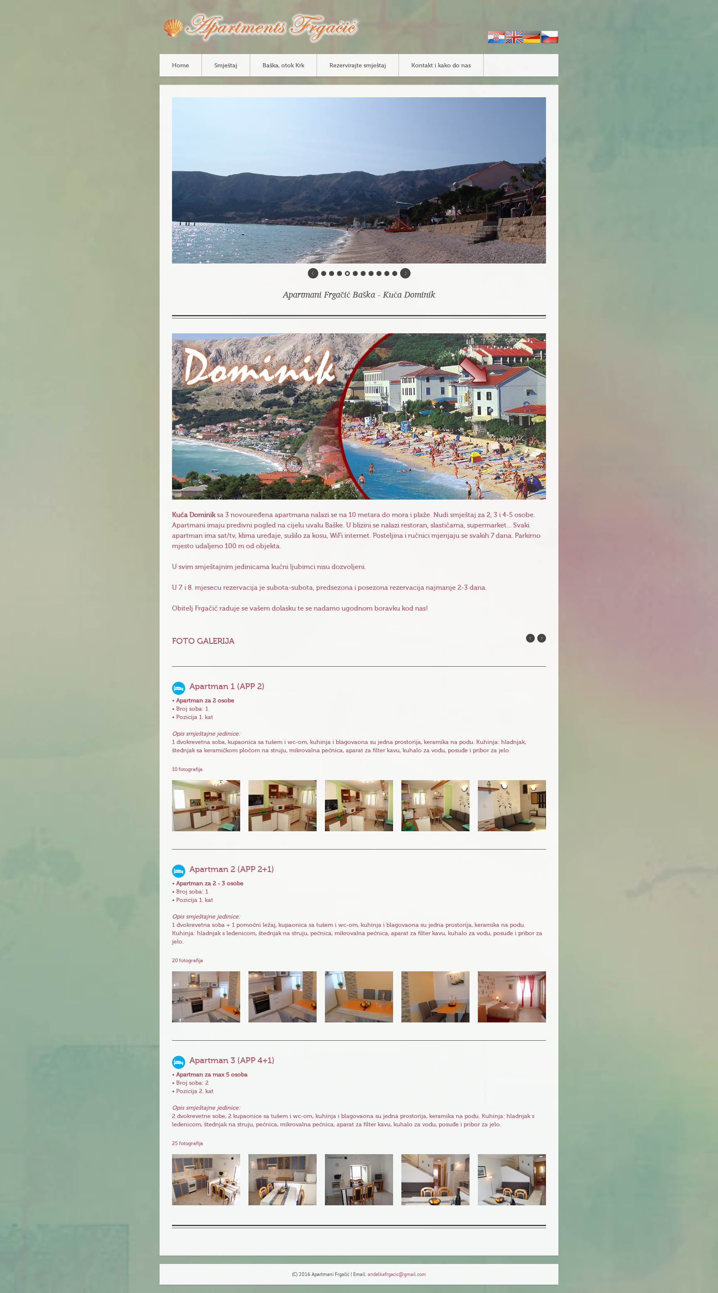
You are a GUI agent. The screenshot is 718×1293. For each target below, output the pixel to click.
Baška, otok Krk (283, 65)
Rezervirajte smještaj (357, 65)
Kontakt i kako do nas (441, 65)
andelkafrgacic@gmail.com (397, 1275)
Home (180, 65)
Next (541, 638)
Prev (530, 638)
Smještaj (225, 65)
